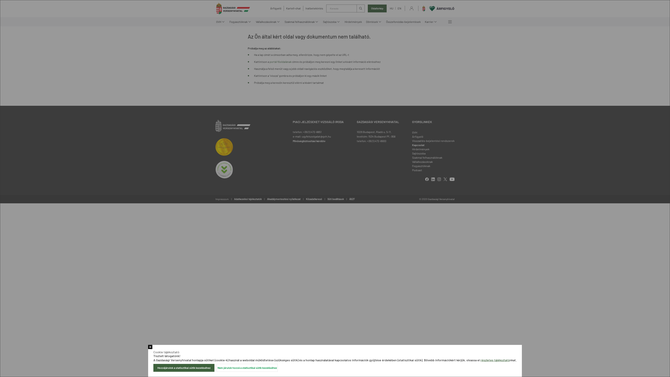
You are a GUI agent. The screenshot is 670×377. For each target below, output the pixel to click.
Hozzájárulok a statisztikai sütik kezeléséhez (184, 367)
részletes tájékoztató (495, 360)
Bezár (150, 347)
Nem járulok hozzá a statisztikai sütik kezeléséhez (247, 367)
